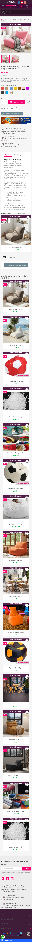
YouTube (7, 878)
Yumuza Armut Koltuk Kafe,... (16, 632)
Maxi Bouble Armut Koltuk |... (16, 775)
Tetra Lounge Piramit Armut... (16, 345)
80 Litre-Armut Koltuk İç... (16, 847)
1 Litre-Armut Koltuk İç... (16, 417)
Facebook (3, 878)
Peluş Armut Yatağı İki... (16, 524)
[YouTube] (22, 2)
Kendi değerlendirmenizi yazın (13, 114)
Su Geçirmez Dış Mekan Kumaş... (16, 811)
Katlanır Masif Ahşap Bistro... (16, 704)
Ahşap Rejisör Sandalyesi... (16, 596)
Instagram (12, 878)
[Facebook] (19, 2)
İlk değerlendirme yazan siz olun (17, 265)
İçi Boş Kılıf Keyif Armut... (16, 247)
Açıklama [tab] (8, 155)
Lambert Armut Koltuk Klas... (16, 739)
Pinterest (16, 108)
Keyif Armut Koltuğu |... (16, 309)
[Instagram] (25, 2)
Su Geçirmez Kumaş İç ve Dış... (16, 453)
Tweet (12, 108)
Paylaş (7, 108)
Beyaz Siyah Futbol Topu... (16, 488)
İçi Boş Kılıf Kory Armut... (16, 560)
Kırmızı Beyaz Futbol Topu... (16, 381)
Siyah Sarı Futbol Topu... (16, 668)
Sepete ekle (16, 102)
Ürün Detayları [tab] (18, 155)
